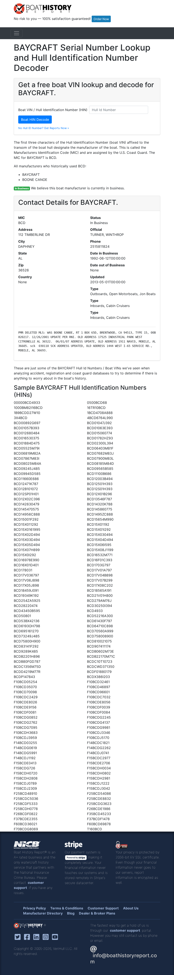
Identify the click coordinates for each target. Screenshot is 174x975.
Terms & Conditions (66, 908)
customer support (125, 930)
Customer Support (103, 908)
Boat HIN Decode (35, 119)
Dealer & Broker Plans (97, 913)
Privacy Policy (34, 908)
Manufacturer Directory (43, 913)
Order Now (101, 19)
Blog (70, 913)
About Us (131, 908)
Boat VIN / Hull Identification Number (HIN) (52, 110)
